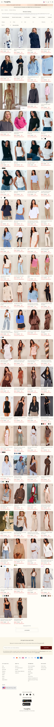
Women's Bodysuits (5, 17)
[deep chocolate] (8, 481)
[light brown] (50, 596)
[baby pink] (42, 566)
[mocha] (43, 424)
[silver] (16, 565)
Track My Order (43, 667)
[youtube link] (27, 694)
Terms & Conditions (31, 666)
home (2, 10)
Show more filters (16, 25)
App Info (29, 671)
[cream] (4, 481)
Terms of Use (30, 676)
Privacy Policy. (37, 652)
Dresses (34, 17)
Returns (3, 667)
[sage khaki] (50, 424)
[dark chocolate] (4, 168)
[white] (43, 138)
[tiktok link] (30, 694)
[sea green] (3, 481)
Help (3, 666)
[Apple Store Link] (27, 704)
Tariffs (29, 674)
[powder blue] (4, 566)
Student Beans (4, 679)
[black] (45, 138)
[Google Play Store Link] (27, 701)
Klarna (3, 676)
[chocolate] (3, 337)
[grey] (42, 138)
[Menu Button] (2, 2)
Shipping (3, 671)
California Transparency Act (33, 678)
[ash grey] (47, 424)
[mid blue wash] (18, 453)
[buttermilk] (1, 168)
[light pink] (45, 424)
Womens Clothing (12, 10)
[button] (44, 2)
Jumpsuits (50, 17)
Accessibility (30, 672)
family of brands (42, 651)
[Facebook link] (23, 694)
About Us (16, 666)
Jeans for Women (41, 17)
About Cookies (30, 669)
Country (3, 684)
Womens (6, 10)
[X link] (33, 694)
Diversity (16, 669)
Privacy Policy (30, 667)
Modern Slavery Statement (19, 671)
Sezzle (3, 678)
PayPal (3, 674)
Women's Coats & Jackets (16, 17)
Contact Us (17, 672)
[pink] (1, 452)
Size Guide (4, 669)
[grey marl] (1, 481)
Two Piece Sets (27, 17)
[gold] (15, 565)
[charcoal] (48, 424)
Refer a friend (43, 669)
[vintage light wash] (1, 337)
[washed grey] (16, 453)
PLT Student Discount (19, 667)
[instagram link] (20, 694)
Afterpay (3, 672)
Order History (43, 666)
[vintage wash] (15, 453)
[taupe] (43, 394)
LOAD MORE (27, 630)
